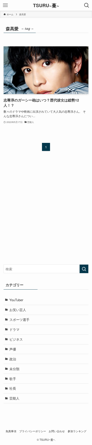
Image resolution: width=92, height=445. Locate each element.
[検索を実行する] (83, 268)
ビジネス (16, 339)
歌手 (12, 378)
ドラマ (14, 329)
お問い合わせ (57, 431)
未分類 (14, 368)
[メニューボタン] (5, 5)
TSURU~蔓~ (46, 5)
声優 (12, 349)
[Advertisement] (46, 212)
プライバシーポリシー (32, 431)
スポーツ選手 (19, 319)
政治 (12, 359)
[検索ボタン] (86, 5)
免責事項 (11, 431)
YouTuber (16, 299)
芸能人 (14, 398)
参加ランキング (77, 431)
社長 (12, 388)
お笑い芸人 (17, 309)
